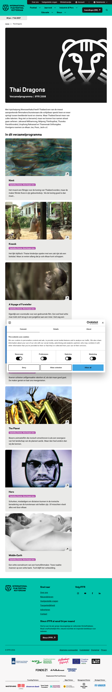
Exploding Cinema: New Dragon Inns (22, 185)
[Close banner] (103, 323)
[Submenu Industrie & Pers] (76, 8)
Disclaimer (95, 650)
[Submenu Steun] (65, 12)
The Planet (14, 428)
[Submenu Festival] (40, 8)
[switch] (44, 358)
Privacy (104, 650)
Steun (59, 12)
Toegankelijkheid (47, 605)
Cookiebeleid (84, 650)
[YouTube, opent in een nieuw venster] (85, 593)
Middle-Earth (15, 555)
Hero (11, 491)
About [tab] (88, 329)
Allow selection (56, 367)
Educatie (45, 12)
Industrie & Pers (67, 7)
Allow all (88, 367)
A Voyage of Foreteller (20, 304)
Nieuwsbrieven (46, 597)
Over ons (35, 2)
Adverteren (45, 610)
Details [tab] (56, 329)
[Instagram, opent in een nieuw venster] (78, 593)
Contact (43, 614)
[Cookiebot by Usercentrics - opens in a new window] (88, 322)
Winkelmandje (65, 2)
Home (7, 24)
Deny (24, 367)
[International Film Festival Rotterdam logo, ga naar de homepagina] (13, 8)
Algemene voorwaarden (69, 650)
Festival (33, 7)
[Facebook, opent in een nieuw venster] (92, 593)
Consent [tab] (23, 329)
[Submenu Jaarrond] (55, 8)
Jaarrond (48, 7)
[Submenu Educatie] (52, 12)
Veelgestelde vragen (49, 2)
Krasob (12, 243)
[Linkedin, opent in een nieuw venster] (99, 593)
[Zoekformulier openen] (106, 10)
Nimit (11, 180)
